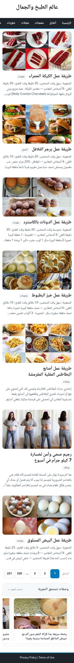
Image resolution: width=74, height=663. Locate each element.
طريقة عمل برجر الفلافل (52, 149)
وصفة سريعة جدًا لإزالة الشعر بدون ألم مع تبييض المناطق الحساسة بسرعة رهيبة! (44, 636)
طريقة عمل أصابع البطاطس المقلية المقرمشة (50, 372)
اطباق (25, 150)
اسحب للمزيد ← (14, 589)
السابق (65, 573)
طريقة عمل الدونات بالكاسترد (47, 222)
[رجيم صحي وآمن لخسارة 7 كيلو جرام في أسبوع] (37, 429)
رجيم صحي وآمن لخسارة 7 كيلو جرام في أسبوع (51, 457)
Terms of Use (46, 658)
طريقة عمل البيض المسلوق (49, 540)
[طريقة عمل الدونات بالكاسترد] (37, 197)
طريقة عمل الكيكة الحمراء (50, 76)
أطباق (53, 23)
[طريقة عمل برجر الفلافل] (37, 124)
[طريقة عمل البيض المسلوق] (37, 515)
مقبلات (25, 23)
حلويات (11, 23)
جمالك (67, 468)
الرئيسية (66, 23)
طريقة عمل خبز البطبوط (52, 295)
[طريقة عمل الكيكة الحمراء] (37, 50)
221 (9, 573)
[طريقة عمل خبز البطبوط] (37, 270)
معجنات (39, 23)
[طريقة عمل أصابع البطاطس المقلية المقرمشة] (37, 343)
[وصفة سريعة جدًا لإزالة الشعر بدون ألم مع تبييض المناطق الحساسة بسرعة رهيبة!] (41, 613)
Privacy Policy (28, 658)
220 (19, 573)
